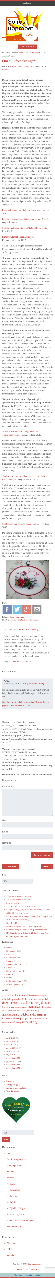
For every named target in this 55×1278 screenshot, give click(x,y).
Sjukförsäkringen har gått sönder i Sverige (20, 523)
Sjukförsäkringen (17, 616)
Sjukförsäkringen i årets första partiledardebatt (26, 929)
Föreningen (11, 957)
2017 (27, 52)
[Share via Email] (36, 612)
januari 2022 (11, 1061)
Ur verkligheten (13, 984)
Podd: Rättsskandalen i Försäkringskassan (24, 926)
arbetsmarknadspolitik (39, 999)
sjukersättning (32, 1010)
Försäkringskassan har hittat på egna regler (21, 218)
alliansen (5, 995)
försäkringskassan (38, 1002)
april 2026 (10, 1037)
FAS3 (8, 954)
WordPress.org (12, 1091)
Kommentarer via (16, 1087)
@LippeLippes (15, 661)
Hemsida (6, 842)
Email (5, 831)
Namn (6, 820)
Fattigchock (21, 1003)
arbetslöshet (22, 999)
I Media (10, 1249)
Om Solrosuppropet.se (17, 1159)
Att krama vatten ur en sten (18, 899)
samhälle (13, 1010)
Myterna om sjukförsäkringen (20, 1220)
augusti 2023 (12, 1054)
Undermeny (26, 47)
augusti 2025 (12, 1041)
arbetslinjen (9, 999)
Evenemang (11, 950)
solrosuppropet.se (22, 1018)
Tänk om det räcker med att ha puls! (22, 906)
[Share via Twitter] (17, 612)
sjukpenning (7, 1018)
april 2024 (10, 1051)
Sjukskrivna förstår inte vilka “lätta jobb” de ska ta (24, 227)
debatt (6, 1002)
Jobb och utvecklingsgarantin (11, 1007)
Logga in (10, 1081)
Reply (41, 683)
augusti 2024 (12, 1047)
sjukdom (21, 1010)
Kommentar (8, 786)
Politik (9, 977)
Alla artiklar (12, 1242)
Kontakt (10, 1255)
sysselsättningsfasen (38, 1018)
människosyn (36, 1006)
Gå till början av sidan (26, 1269)
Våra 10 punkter (14, 1165)
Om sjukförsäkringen (18, 60)
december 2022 (13, 1057)
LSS (8, 974)
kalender (24, 1007)
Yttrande (10, 1171)
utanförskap (16, 1022)
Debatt (9, 947)
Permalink (32, 683)
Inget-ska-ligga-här (14, 964)
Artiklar (10, 1177)
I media (9, 960)
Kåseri (9, 967)
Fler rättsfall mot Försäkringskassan (18, 236)
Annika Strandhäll (17, 619)
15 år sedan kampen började (18, 896)
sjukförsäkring (9, 1014)
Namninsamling (14, 1226)
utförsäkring (30, 1022)
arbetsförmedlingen (38, 995)
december (36, 52)
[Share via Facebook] (7, 612)
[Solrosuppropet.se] (22, 42)
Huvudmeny (26, 3)
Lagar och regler (13, 970)
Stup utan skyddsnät (15, 902)
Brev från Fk (11, 923)
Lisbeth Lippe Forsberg (19, 66)
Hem (21, 52)
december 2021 (13, 1064)
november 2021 (13, 1067)
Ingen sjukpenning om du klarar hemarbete (21, 210)
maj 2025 (10, 1044)
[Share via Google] (26, 612)
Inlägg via (12, 1084)
